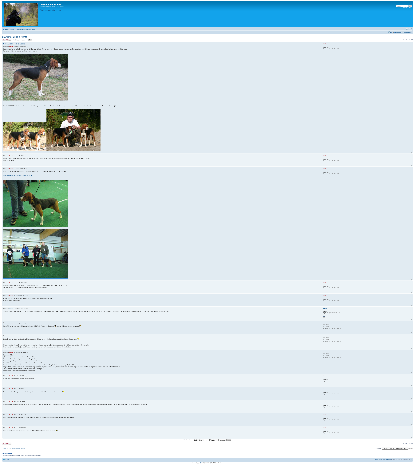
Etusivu (7, 29)
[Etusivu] (21, 14)
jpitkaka (11, 308)
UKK (391, 32)
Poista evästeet (387, 459)
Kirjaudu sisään (408, 32)
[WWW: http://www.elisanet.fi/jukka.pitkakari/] (324, 317)
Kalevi (11, 46)
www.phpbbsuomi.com (212, 464)
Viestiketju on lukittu (5, 40)
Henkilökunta (378, 459)
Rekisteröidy (398, 32)
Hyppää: (379, 448)
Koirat (12, 29)
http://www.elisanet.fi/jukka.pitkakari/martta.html (18, 175)
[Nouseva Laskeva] (225, 440)
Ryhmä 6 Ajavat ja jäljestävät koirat (25, 29)
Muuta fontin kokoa (410, 29)
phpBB (200, 462)
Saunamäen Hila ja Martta (14, 37)
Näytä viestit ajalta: (189, 440)
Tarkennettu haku (407, 7)
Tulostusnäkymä (407, 29)
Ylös (411, 152)
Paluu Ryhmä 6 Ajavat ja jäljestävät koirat (14, 448)
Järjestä (207, 440)
